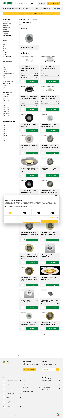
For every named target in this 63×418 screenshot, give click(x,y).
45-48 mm (6, 96)
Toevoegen (32, 81)
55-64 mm (6, 100)
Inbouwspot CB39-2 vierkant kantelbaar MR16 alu (29, 301)
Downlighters (6, 31)
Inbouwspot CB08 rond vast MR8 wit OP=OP (49, 301)
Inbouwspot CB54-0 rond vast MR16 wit (48, 278)
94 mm (5, 140)
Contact (54, 8)
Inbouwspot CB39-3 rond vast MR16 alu (48, 255)
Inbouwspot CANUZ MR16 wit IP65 (29, 146)
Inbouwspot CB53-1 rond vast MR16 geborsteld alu (49, 191)
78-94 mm (6, 117)
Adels (4, 42)
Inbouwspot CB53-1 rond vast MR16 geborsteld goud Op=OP (28, 256)
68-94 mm (6, 107)
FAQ (50, 8)
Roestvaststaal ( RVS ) (9, 73)
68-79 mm (6, 104)
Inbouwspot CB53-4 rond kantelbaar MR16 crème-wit (28, 323)
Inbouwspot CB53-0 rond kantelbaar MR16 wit (48, 125)
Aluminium (6, 64)
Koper (5, 71)
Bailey (4, 44)
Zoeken (32, 3)
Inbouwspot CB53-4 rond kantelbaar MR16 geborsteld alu (29, 234)
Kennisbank (45, 8)
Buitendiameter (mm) (9, 121)
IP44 (5, 85)
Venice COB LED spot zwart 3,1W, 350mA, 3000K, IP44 (28, 97)
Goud (5, 67)
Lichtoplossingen (16, 8)
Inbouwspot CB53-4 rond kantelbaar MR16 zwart (28, 191)
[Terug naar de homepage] (8, 3)
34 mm (5, 125)
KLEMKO (4, 54)
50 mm (5, 98)
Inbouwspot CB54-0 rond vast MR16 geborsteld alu (49, 169)
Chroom (6, 66)
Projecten (9, 8)
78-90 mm (6, 115)
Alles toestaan (49, 221)
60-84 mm (6, 102)
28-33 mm (6, 94)
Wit (5, 75)
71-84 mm (6, 113)
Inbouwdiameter (7, 92)
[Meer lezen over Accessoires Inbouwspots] (36, 47)
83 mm (5, 135)
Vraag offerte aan (54, 3)
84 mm (5, 137)
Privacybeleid (29, 414)
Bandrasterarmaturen (8, 23)
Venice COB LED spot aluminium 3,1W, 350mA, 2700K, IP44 (27, 68)
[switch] (24, 213)
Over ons (38, 8)
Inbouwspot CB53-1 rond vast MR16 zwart (28, 125)
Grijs (5, 69)
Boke (4, 46)
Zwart (5, 77)
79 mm (5, 133)
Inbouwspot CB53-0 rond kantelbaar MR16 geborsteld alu (49, 147)
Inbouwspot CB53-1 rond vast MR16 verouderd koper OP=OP (28, 279)
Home (4, 8)
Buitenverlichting (6, 27)
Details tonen (53, 217)
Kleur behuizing (7, 61)
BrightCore (5, 48)
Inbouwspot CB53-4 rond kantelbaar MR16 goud (48, 323)
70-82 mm (6, 109)
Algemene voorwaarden (19, 414)
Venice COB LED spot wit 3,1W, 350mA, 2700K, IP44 (48, 67)
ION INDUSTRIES (6, 52)
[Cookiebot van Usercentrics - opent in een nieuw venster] (53, 196)
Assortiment (25, 8)
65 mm (5, 131)
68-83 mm (6, 105)
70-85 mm (6, 111)
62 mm (5, 129)
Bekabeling (5, 25)
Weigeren (31, 221)
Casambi (5, 50)
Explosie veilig (6, 21)
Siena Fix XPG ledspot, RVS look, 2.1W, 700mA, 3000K (49, 97)
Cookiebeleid (35, 414)
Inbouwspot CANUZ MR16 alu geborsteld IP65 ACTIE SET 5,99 (29, 169)
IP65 (5, 87)
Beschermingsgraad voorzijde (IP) (8, 82)
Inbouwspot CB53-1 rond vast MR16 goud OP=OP (48, 233)
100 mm (6, 124)
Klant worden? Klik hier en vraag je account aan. (31, 13)
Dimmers (5, 29)
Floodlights (5, 33)
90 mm (5, 139)
